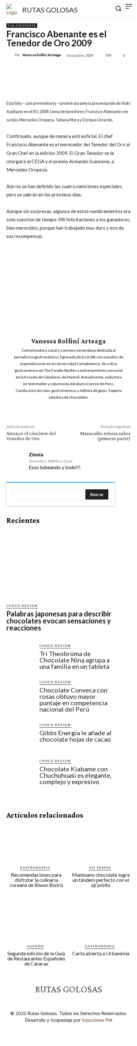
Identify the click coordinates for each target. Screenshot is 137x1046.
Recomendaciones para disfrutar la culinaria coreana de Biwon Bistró (36, 880)
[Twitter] (47, 70)
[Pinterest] (62, 70)
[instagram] (63, 406)
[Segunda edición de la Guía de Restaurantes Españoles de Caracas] (36, 921)
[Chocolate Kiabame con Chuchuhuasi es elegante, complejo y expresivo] (20, 772)
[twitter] (73, 406)
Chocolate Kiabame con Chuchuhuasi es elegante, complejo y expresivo (76, 775)
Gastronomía (35, 867)
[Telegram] (120, 70)
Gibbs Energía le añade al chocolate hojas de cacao (76, 736)
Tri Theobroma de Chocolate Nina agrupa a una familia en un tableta (75, 660)
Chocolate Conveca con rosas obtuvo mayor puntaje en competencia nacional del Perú (73, 699)
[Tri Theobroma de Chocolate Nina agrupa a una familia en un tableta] (20, 657)
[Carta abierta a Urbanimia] (101, 921)
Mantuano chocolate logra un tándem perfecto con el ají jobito (101, 880)
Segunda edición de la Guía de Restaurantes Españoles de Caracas (36, 958)
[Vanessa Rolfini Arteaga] (10, 55)
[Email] (91, 70)
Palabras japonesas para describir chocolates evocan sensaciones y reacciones (59, 620)
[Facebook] (32, 70)
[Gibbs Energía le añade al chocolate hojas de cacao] (20, 736)
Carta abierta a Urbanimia (100, 953)
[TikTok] (74, 1001)
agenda (35, 946)
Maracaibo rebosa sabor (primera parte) (105, 436)
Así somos (100, 867)
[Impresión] (106, 70)
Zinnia (36, 454)
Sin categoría (22, 25)
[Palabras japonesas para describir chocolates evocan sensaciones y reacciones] (60, 563)
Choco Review (22, 605)
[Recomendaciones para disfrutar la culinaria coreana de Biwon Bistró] (36, 842)
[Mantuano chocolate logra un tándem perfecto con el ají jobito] (101, 842)
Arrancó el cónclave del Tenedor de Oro (31, 436)
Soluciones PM (97, 1020)
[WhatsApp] (76, 70)
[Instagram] (62, 1001)
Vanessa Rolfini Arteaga (41, 55)
